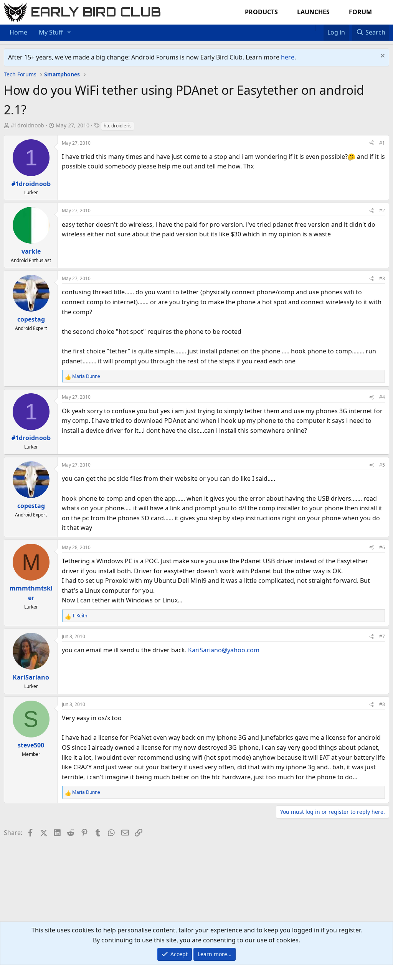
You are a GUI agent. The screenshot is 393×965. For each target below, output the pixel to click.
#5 (382, 465)
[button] (69, 33)
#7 (382, 636)
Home (18, 32)
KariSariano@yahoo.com (223, 650)
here (287, 57)
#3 (382, 278)
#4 (382, 397)
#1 (382, 143)
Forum (360, 12)
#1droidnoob (27, 125)
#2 (382, 210)
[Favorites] (319, 28)
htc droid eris (118, 125)
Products (261, 12)
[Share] (371, 143)
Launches (313, 12)
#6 (382, 547)
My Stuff (51, 32)
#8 (382, 704)
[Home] (311, 28)
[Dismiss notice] (381, 57)
